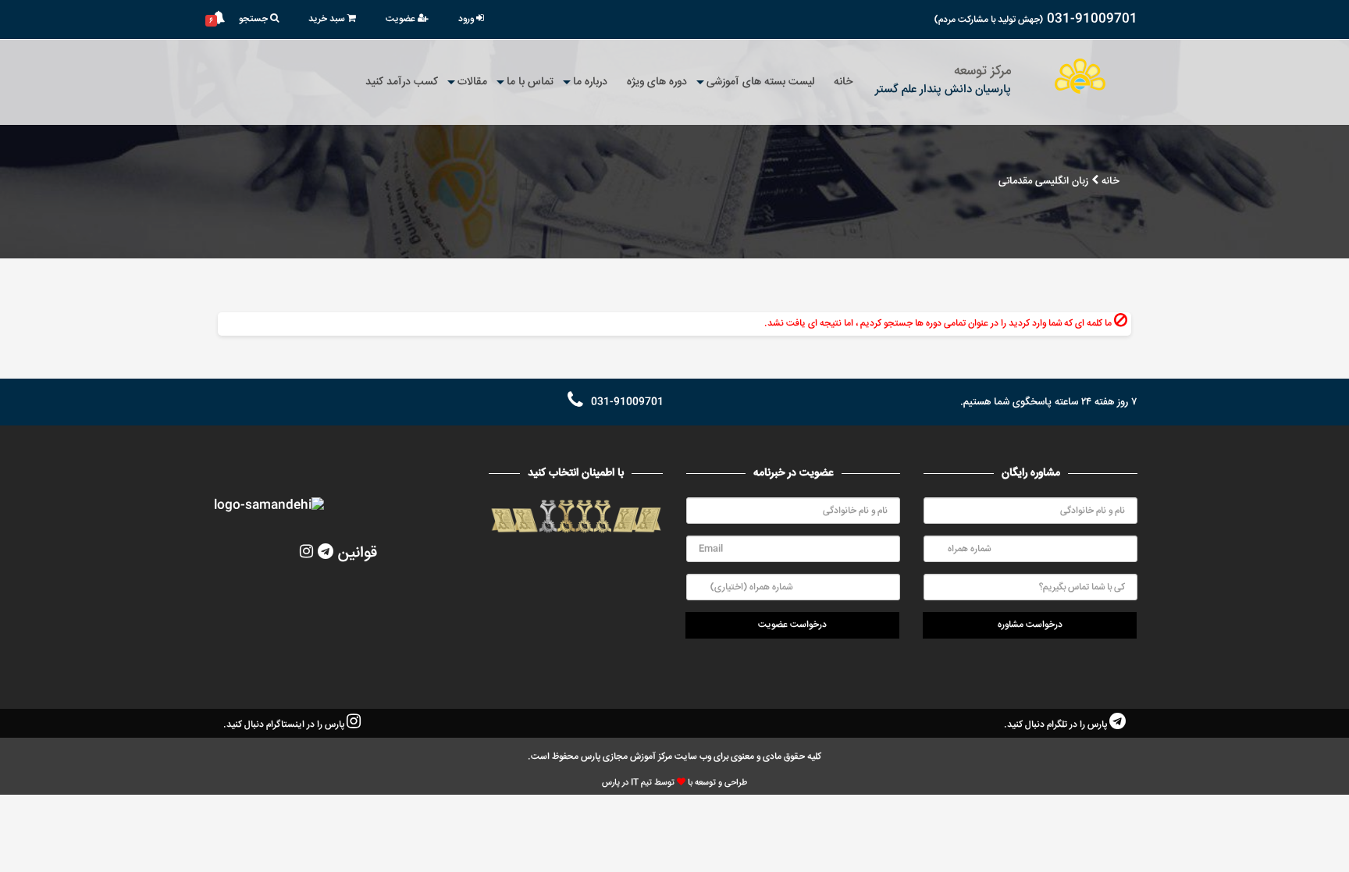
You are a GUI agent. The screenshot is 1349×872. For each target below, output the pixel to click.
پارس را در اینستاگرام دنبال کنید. (285, 724)
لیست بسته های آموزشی (760, 82)
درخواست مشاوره (1030, 625)
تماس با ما (530, 82)
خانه (843, 82)
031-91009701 (1092, 19)
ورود (467, 19)
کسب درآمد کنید (401, 82)
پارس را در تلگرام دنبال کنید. (1056, 724)
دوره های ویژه (657, 82)
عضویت (402, 19)
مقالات (472, 82)
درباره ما (590, 82)
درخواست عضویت (792, 625)
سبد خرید (327, 19)
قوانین (357, 553)
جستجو (254, 19)
